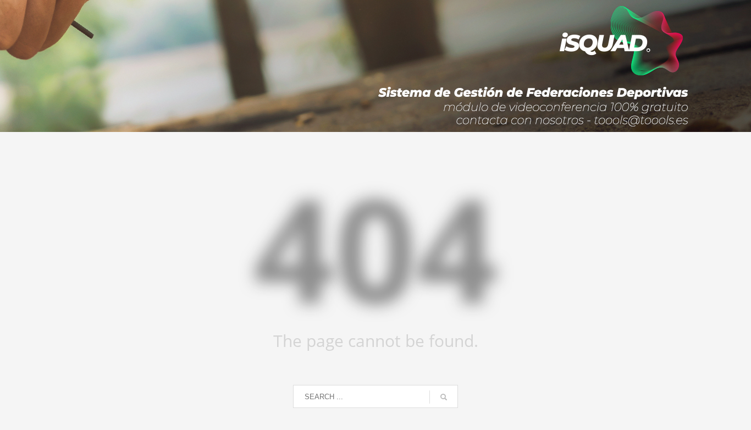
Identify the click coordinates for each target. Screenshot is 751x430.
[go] (443, 397)
